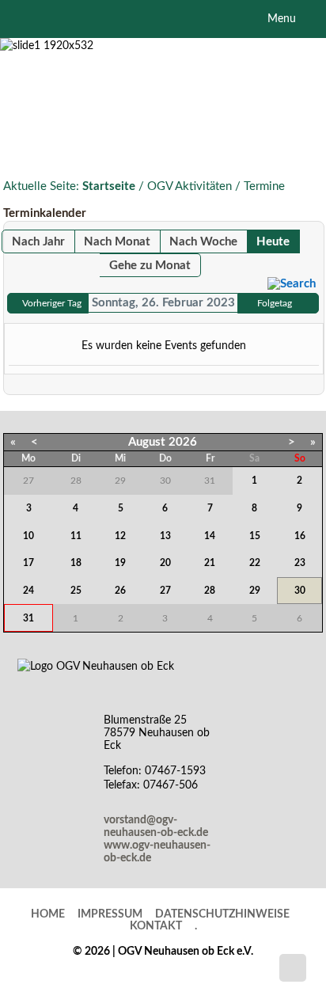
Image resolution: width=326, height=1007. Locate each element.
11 (76, 536)
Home (48, 914)
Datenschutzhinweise (222, 914)
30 (299, 590)
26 (120, 590)
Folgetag (274, 303)
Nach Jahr (38, 242)
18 (76, 563)
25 (76, 590)
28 (209, 590)
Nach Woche (203, 242)
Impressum (110, 914)
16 (299, 536)
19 (120, 563)
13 (165, 536)
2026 (183, 442)
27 (165, 590)
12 (120, 536)
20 (165, 563)
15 (254, 536)
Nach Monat (117, 242)
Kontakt (156, 926)
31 (28, 618)
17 (28, 563)
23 (299, 563)
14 (209, 536)
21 (209, 563)
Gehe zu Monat (150, 266)
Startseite (108, 186)
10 (28, 536)
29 (254, 590)
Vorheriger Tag (52, 303)
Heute (273, 242)
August (146, 442)
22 (254, 563)
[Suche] (291, 284)
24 (28, 590)
